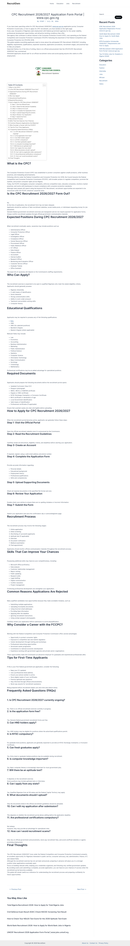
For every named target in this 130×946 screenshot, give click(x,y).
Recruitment (76, 3)
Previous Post (15, 889)
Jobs (67, 3)
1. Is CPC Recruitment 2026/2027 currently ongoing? (25, 132)
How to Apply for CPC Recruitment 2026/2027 (23, 102)
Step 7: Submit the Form (19, 116)
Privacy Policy (103, 943)
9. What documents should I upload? (24, 150)
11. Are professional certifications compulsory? (27, 154)
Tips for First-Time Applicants (19, 127)
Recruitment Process (16, 119)
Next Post (81, 889)
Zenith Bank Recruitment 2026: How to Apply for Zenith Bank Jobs (109, 36)
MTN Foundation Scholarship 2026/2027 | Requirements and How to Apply (109, 43)
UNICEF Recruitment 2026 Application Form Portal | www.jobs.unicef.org (37, 932)
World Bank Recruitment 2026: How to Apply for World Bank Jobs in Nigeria (38, 925)
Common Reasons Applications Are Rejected (24, 123)
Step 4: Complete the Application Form (23, 110)
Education (60, 3)
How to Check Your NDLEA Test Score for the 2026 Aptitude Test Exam (37, 919)
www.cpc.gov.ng (57, 26)
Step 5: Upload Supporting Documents (23, 112)
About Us (85, 943)
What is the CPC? (14, 87)
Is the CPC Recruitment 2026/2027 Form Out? (24, 89)
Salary (101, 84)
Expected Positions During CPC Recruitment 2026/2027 (24, 93)
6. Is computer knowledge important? (24, 144)
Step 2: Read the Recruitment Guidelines (24, 106)
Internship (102, 71)
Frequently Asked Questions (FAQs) (21, 129)
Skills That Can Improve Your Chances (21, 121)
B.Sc (12, 321)
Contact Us (93, 943)
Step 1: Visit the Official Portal (21, 104)
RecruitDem (13, 3)
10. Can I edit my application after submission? (27, 152)
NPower (102, 77)
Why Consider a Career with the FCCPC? (23, 125)
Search (101, 14)
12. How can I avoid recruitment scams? (26, 156)
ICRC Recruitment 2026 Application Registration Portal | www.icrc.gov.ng (110, 29)
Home (52, 3)
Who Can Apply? (14, 96)
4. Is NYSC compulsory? (20, 140)
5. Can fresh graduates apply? (22, 142)
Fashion (101, 68)
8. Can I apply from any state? (22, 148)
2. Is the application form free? (22, 135)
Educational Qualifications (17, 98)
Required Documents (16, 100)
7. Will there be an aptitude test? (22, 146)
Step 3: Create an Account (20, 108)
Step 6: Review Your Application (21, 114)
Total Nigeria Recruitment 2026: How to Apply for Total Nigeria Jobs (35, 905)
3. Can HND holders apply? (21, 137)
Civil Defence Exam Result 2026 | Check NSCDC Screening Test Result (36, 912)
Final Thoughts (15, 158)
